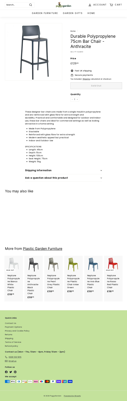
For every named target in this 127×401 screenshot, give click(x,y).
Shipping (86, 79)
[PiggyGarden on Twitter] (10, 372)
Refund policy (11, 346)
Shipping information (38, 170)
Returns (8, 334)
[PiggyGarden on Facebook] (6, 372)
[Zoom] (33, 51)
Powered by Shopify (72, 396)
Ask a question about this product (46, 178)
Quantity (75, 94)
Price (73, 58)
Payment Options (13, 327)
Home (91, 13)
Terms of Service (13, 342)
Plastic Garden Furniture (42, 248)
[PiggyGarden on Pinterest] (15, 372)
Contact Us (10, 323)
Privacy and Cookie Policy (17, 330)
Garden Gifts (73, 13)
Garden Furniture (45, 13)
